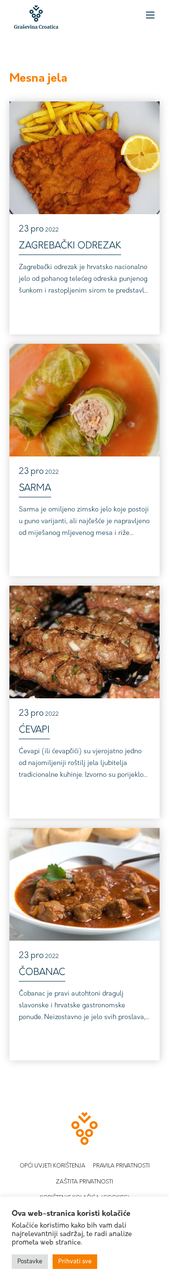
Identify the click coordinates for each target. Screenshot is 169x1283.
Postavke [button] (29, 1262)
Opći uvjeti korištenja (52, 1166)
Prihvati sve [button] (75, 1262)
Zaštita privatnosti (84, 1182)
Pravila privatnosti (121, 1166)
